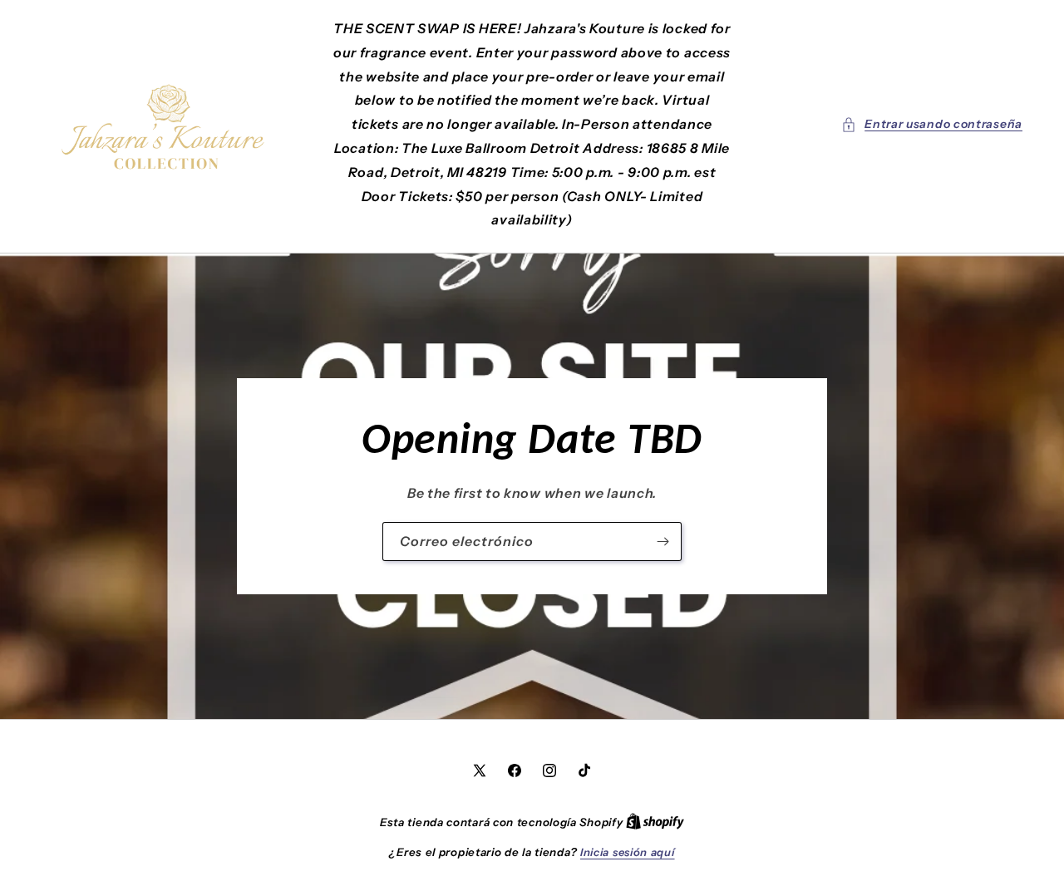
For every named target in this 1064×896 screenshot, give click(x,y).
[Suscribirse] (662, 541)
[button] (931, 124)
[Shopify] (655, 822)
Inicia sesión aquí (627, 852)
